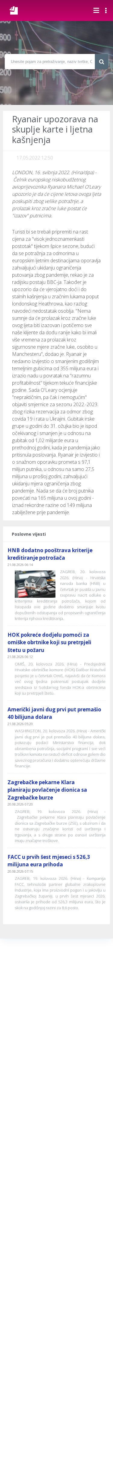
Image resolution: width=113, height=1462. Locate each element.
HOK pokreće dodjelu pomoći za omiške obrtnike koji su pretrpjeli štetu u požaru (49, 642)
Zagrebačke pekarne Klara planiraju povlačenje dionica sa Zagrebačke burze (47, 790)
